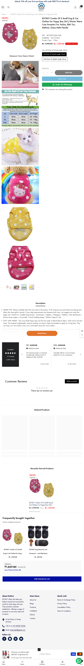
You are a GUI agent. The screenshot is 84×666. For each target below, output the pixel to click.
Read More (42, 333)
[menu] (3, 7)
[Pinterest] (16, 639)
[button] (2, 287)
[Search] (8, 7)
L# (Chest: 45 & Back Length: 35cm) (54, 53)
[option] (9, 287)
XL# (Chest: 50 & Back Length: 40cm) (55, 58)
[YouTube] (21, 639)
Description (40, 303)
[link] (14, 452)
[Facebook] (4, 639)
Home (4, 14)
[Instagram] (10, 639)
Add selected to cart (42, 579)
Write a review (72, 381)
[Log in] (75, 7)
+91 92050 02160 (19, 626)
